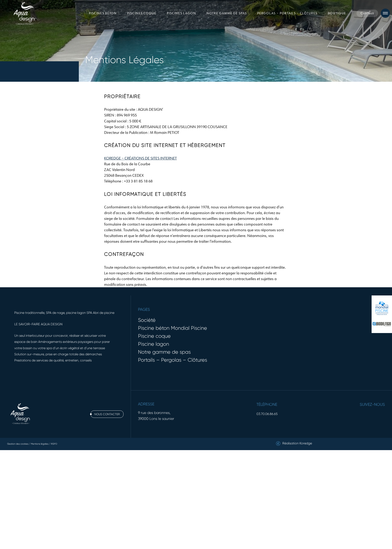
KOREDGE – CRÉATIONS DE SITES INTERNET (140, 158)
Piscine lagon (153, 344)
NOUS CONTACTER (107, 414)
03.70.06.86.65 (267, 414)
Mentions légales (39, 444)
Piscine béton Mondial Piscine (172, 328)
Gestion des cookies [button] (17, 444)
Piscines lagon (181, 13)
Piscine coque (154, 336)
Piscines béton (103, 13)
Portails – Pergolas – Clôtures (172, 360)
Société (147, 320)
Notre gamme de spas (227, 13)
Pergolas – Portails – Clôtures (287, 13)
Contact (367, 13)
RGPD (54, 444)
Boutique (337, 13)
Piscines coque (141, 13)
